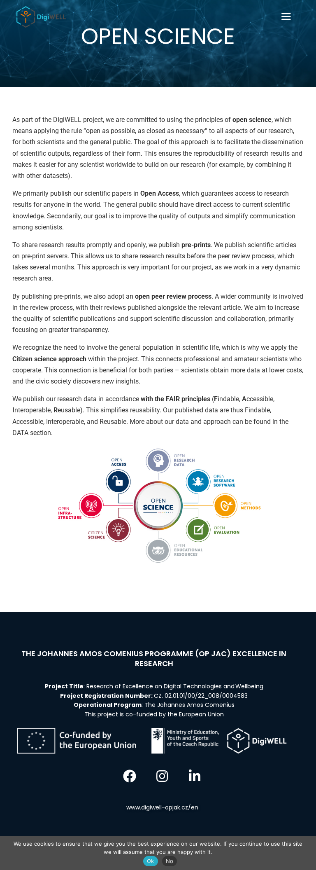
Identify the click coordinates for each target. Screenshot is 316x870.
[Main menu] (286, 17)
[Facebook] (129, 776)
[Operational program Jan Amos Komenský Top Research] (41, 17)
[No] (306, 853)
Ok (150, 861)
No (170, 861)
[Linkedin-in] (194, 776)
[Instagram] (162, 776)
